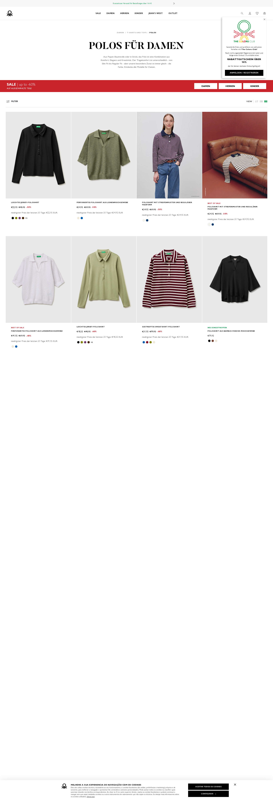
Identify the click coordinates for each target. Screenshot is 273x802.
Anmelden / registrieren (244, 73)
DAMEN (110, 13)
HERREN (124, 13)
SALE (98, 13)
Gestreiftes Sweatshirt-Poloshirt (161, 327)
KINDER (139, 13)
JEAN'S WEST (156, 13)
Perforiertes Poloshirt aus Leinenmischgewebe (102, 202)
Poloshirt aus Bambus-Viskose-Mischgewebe (231, 331)
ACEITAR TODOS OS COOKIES (208, 787)
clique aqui (91, 797)
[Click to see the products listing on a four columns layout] (261, 101)
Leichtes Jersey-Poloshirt (25, 202)
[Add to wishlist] (10, 115)
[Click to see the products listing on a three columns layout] (265, 101)
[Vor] (174, 3)
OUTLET (173, 13)
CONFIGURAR (207, 794)
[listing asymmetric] (256, 101)
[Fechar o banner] (235, 784)
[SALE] (136, 86)
